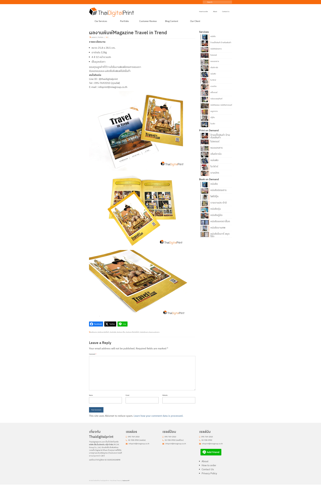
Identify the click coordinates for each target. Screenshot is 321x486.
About (205, 461)
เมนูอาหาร (214, 111)
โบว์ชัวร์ (213, 80)
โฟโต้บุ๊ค (214, 196)
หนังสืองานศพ (217, 227)
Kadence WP (126, 480)
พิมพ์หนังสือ (113, 332)
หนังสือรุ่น (215, 208)
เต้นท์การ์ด (214, 67)
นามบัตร (213, 86)
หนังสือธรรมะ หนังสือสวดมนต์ (221, 105)
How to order (209, 465)
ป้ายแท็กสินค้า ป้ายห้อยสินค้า (220, 42)
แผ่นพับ (213, 74)
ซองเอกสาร (214, 61)
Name (91, 395)
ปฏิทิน (212, 117)
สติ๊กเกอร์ (213, 92)
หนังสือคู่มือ (216, 214)
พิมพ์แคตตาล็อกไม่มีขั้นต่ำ (133, 332)
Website (165, 395)
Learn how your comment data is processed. (158, 415)
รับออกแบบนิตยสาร (154, 332)
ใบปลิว (212, 124)
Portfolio (100, 37)
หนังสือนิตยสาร (216, 49)
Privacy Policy (209, 473)
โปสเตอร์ (213, 55)
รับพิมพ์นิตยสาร (144, 332)
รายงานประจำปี (218, 202)
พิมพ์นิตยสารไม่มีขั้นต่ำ (103, 332)
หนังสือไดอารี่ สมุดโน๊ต (220, 234)
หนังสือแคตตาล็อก (220, 221)
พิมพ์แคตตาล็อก (121, 332)
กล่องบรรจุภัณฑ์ (216, 99)
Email (127, 395)
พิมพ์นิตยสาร (93, 332)
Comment (92, 354)
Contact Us (208, 469)
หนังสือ (213, 36)
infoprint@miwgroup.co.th (138, 443)
